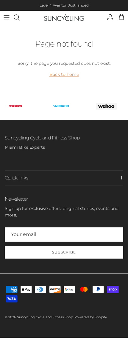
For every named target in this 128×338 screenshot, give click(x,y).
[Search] (19, 17)
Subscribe (64, 252)
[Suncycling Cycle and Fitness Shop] (64, 17)
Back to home (64, 74)
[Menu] (6, 17)
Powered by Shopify (90, 317)
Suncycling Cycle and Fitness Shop (45, 317)
